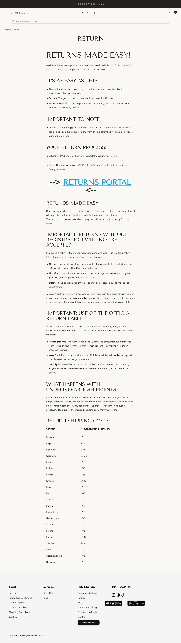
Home (8, 29)
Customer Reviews (87, 593)
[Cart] (174, 13)
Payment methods (87, 612)
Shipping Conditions (19, 612)
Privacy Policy (16, 602)
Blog (45, 597)
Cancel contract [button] (88, 622)
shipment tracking (87, 607)
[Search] (169, 13)
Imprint (13, 593)
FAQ (80, 602)
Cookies (13, 616)
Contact (82, 616)
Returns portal (97, 182)
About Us (48, 593)
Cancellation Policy (19, 607)
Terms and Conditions (20, 597)
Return (81, 597)
